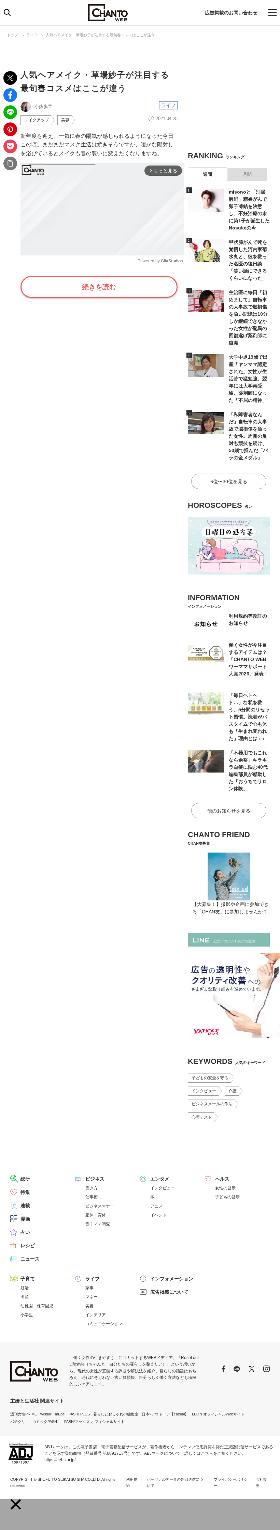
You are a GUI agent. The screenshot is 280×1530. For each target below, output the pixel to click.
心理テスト (202, 1117)
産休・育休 (95, 1215)
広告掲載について (169, 1292)
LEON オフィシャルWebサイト (218, 1414)
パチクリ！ (19, 1422)
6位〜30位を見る (228, 481)
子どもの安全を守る (210, 1078)
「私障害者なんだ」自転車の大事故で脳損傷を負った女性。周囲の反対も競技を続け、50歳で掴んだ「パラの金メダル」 (248, 436)
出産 (24, 1296)
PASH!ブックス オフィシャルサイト (94, 1422)
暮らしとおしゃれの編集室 (115, 1414)
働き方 (91, 1188)
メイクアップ (36, 120)
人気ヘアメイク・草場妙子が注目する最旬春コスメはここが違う (100, 35)
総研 (25, 1179)
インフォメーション (171, 1278)
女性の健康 (225, 1188)
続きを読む (99, 287)
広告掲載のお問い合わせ (231, 12)
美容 (65, 120)
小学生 (26, 1315)
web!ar (46, 1414)
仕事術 (91, 1197)
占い (25, 1232)
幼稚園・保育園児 (36, 1306)
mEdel (60, 1414)
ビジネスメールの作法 (212, 1104)
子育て (27, 1278)
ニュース (30, 1259)
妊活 (24, 1287)
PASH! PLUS (79, 1414)
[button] (16, 1504)
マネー (91, 1296)
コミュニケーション (103, 1323)
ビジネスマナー (99, 1206)
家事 (89, 1287)
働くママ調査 (97, 1224)
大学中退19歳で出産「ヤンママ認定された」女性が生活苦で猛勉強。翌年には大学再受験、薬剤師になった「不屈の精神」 (248, 378)
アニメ (156, 1206)
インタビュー (204, 1091)
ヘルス (222, 1179)
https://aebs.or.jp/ (59, 1460)
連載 (25, 1205)
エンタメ (159, 1179)
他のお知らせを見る (228, 811)
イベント (158, 1215)
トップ (12, 35)
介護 (232, 1091)
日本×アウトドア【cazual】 (165, 1414)
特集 (25, 1192)
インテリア (95, 1315)
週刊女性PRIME (23, 1414)
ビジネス (94, 1179)
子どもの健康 (227, 1197)
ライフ (32, 35)
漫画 (25, 1219)
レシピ (27, 1245)
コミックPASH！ (46, 1422)
